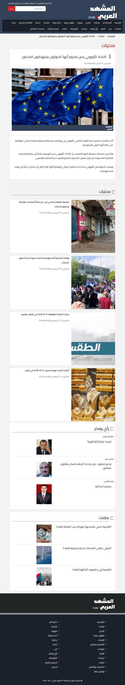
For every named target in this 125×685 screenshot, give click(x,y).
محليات (97, 22)
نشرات (64, 29)
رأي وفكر (94, 29)
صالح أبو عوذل (108, 436)
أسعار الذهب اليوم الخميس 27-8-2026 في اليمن (47, 370)
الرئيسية (118, 22)
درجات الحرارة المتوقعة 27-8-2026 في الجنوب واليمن (45, 314)
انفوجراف (74, 29)
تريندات (84, 29)
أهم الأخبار (107, 22)
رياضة (37, 22)
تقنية (103, 29)
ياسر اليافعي (109, 481)
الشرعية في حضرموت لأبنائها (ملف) (92, 569)
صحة (14, 22)
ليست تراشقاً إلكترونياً (99, 441)
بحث (11, 9)
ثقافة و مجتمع (25, 22)
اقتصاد (46, 22)
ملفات (104, 517)
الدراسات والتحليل (37, 29)
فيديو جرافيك (53, 29)
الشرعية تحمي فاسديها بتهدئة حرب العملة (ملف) (83, 526)
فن (110, 29)
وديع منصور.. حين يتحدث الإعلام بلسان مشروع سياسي (86, 465)
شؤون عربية (69, 22)
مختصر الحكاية (103, 486)
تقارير (88, 22)
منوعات (117, 29)
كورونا (80, 22)
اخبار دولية (56, 22)
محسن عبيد (109, 459)
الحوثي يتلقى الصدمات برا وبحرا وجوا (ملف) (87, 548)
